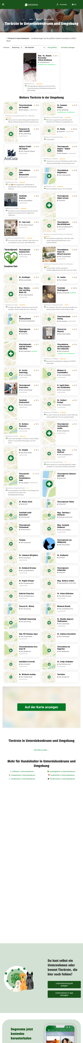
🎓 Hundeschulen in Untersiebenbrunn (61, 779)
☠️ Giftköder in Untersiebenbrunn (22, 771)
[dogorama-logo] (31, 4)
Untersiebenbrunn (49, 19)
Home (31, 19)
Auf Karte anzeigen (68, 47)
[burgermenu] (3, 4)
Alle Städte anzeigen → (41, 750)
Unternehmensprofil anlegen (64, 984)
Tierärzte (38, 19)
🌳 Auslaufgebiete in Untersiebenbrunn (61, 771)
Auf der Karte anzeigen (41, 707)
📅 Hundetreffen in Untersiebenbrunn (61, 775)
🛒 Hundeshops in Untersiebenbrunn (22, 779)
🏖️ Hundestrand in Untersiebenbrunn (22, 775)
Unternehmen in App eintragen (64, 994)
